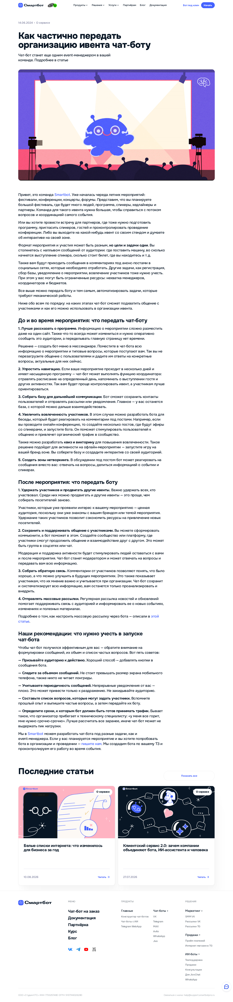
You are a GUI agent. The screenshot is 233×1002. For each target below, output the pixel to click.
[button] (80, 5)
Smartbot (61, 195)
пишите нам (91, 744)
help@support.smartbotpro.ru (199, 995)
